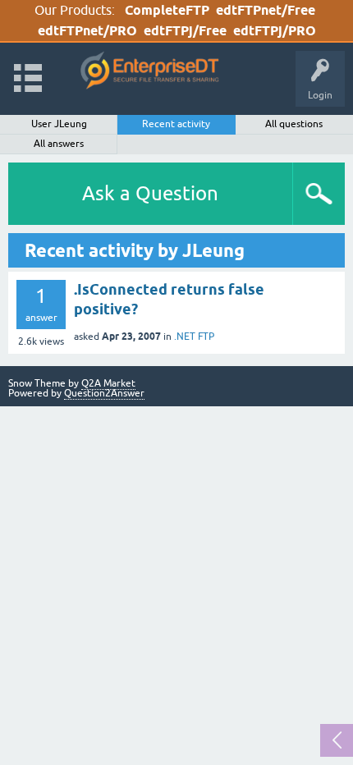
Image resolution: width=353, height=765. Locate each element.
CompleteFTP (167, 10)
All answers (59, 143)
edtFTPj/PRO (274, 31)
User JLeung (59, 124)
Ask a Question (150, 193)
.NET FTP (194, 336)
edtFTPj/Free (185, 31)
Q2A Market (108, 383)
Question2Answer (104, 393)
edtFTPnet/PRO (87, 31)
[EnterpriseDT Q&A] (150, 71)
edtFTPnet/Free (265, 10)
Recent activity (176, 124)
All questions (294, 124)
